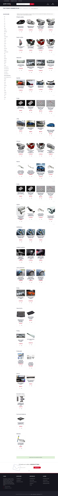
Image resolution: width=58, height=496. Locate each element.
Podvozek (19, 351)
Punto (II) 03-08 (6, 68)
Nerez (18, 161)
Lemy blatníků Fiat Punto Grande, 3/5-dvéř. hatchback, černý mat (30, 278)
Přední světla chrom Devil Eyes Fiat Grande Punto (50, 151)
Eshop (21, 8)
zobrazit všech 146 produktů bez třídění (35, 457)
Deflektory (19, 227)
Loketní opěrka (20, 247)
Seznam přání (45, 480)
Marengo (5, 58)
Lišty (17, 118)
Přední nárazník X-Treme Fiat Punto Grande (30, 68)
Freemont (5, 48)
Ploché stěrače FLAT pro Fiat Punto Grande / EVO (21, 444)
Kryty (17, 98)
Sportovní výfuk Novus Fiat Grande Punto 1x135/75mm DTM (20, 214)
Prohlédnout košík (46, 478)
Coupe (5, 38)
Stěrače (18, 433)
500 (4, 23)
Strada (5, 90)
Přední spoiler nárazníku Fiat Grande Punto (31, 87)
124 (4, 16)
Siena (5, 87)
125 (4, 18)
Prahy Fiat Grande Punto (30, 339)
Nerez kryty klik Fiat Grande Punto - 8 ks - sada (40, 108)
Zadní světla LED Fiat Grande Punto (50, 47)
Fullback (5, 50)
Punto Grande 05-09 (7, 75)
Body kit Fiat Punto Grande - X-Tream (20, 298)
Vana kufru (19, 308)
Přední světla (20, 17)
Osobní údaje (32, 480)
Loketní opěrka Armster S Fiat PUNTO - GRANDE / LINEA (40, 257)
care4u (31, 494)
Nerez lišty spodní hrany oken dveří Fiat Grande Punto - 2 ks (40, 131)
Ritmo (5, 80)
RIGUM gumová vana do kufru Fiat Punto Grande (31, 317)
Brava (5, 33)
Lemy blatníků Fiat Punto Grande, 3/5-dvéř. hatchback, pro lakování (20, 278)
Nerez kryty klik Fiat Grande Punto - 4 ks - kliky (31, 108)
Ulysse (5, 97)
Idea (4, 53)
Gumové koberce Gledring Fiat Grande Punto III (20, 423)
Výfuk (18, 204)
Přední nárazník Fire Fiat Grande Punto (50, 65)
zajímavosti (34, 494)
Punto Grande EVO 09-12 (7, 77)
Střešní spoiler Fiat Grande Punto (21, 87)
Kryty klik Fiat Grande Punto (51, 108)
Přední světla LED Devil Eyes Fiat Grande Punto (20, 27)
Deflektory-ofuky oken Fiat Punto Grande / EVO (20, 237)
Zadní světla (19, 37)
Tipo (4, 95)
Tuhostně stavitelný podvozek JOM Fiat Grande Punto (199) (31, 364)
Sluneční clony (20, 394)
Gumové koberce (21, 414)
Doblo (5, 41)
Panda (5, 65)
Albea (5, 28)
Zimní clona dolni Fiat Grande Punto (20, 383)
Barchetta (5, 31)
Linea (5, 55)
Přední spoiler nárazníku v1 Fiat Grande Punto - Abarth (40, 87)
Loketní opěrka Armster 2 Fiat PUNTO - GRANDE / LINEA (30, 257)
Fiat (29, 8)
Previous (53, 34)
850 (4, 26)
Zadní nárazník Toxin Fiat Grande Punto (20, 65)
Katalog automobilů (46, 483)
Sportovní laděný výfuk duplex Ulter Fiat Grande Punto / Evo (40, 216)
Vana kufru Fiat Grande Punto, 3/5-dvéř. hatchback (21, 320)
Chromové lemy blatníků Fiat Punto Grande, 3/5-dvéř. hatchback (41, 278)
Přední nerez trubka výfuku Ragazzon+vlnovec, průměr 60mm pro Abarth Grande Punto (21, 172)
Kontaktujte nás (32, 478)
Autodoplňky (18, 480)
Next (54, 34)
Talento (5, 92)
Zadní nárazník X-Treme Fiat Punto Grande (40, 68)
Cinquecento (6, 36)
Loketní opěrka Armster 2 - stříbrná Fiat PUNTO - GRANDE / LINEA (20, 258)
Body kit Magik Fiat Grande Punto (31, 298)
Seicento (5, 85)
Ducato (5, 43)
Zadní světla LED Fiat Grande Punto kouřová (20, 47)
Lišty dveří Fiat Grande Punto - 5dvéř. (31, 129)
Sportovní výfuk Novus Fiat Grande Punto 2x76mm (50, 214)
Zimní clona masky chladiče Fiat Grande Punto (30, 381)
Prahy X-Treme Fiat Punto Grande (21, 341)
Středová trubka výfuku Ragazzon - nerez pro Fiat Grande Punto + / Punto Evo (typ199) (50, 172)
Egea (5, 45)
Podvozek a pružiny (19, 481)
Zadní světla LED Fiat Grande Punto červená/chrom (30, 47)
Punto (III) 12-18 (6, 73)
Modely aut (31, 483)
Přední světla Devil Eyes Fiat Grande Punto (41, 27)
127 (4, 21)
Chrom (18, 141)
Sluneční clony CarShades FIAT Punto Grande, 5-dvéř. (20, 404)
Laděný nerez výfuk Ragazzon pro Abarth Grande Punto (40, 171)
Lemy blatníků (20, 267)
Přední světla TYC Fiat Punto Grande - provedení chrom (40, 151)
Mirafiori (5, 60)
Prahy (18, 330)
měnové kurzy (38, 494)
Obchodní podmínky (33, 481)
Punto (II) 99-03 (6, 70)
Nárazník (18, 57)
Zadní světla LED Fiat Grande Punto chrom (40, 47)
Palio (4, 63)
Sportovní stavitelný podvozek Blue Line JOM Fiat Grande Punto (21, 362)
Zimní (18, 373)
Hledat (32, 4)
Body (17, 288)
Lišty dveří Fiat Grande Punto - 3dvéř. (21, 129)
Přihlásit (37, 467)
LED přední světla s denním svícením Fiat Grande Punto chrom (30, 27)
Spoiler (18, 78)
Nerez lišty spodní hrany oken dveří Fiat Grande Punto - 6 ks (50, 131)
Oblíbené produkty (46, 481)
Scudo (5, 82)
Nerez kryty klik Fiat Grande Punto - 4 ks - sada (21, 107)
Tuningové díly (25, 8)
